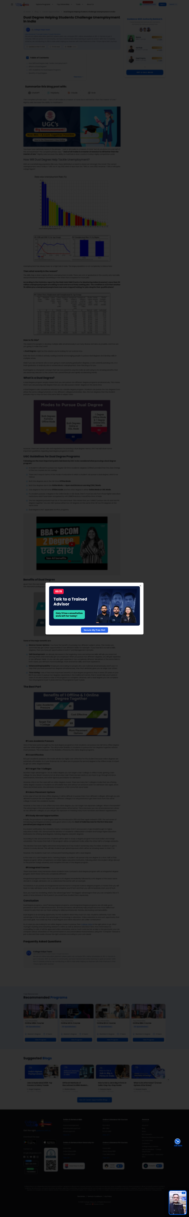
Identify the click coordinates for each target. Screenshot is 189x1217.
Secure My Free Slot (94, 630)
